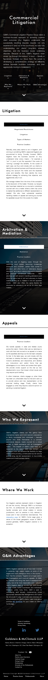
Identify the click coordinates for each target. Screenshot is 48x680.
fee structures (17, 601)
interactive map (12, 517)
